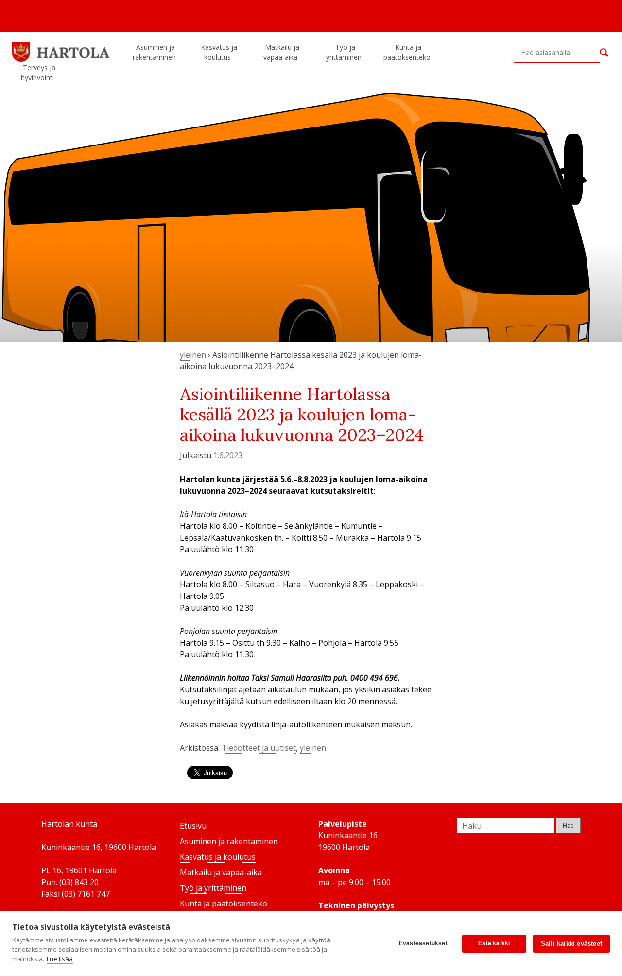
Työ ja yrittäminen (344, 52)
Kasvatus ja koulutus (219, 52)
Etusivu (193, 825)
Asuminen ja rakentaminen (154, 52)
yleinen (193, 354)
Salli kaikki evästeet (571, 943)
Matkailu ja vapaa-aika (281, 52)
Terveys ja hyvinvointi (38, 72)
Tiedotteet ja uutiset (259, 747)
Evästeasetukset (423, 943)
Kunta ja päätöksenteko (407, 52)
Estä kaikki (494, 943)
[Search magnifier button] (604, 52)
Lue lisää (60, 959)
